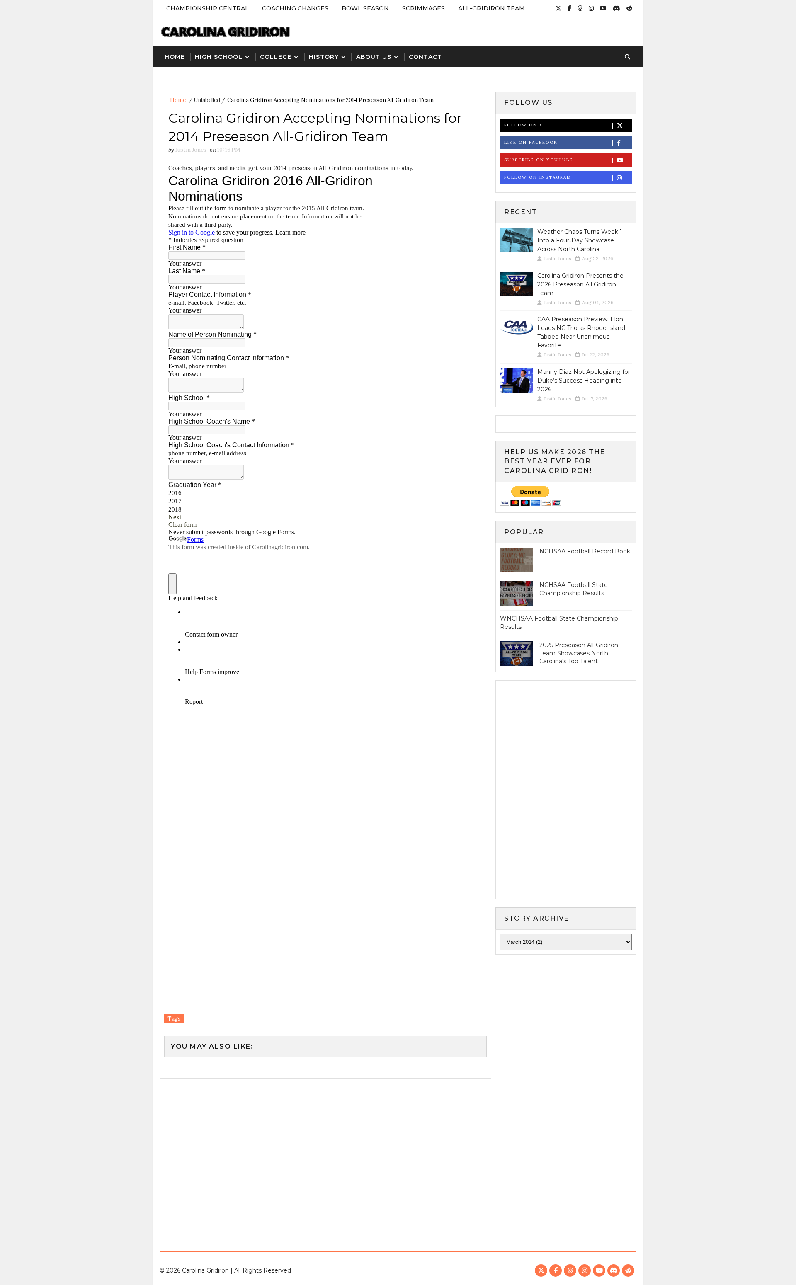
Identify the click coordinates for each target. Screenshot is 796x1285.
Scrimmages (423, 8)
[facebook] (569, 8)
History (324, 57)
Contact (425, 57)
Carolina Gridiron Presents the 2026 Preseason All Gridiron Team (580, 284)
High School (219, 57)
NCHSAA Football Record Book (584, 551)
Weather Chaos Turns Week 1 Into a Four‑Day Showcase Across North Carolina (579, 240)
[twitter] (558, 8)
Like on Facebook (531, 142)
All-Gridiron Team (491, 8)
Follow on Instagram (537, 177)
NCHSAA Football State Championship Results (573, 589)
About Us (373, 57)
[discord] (616, 8)
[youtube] (603, 8)
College (275, 57)
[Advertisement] (398, 1162)
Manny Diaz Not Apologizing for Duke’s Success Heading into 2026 (583, 380)
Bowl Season (365, 8)
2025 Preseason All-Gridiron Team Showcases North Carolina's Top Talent (578, 653)
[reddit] (629, 8)
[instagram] (591, 8)
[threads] (580, 8)
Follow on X (523, 125)
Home (175, 57)
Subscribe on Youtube (538, 159)
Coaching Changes (295, 8)
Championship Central (207, 8)
